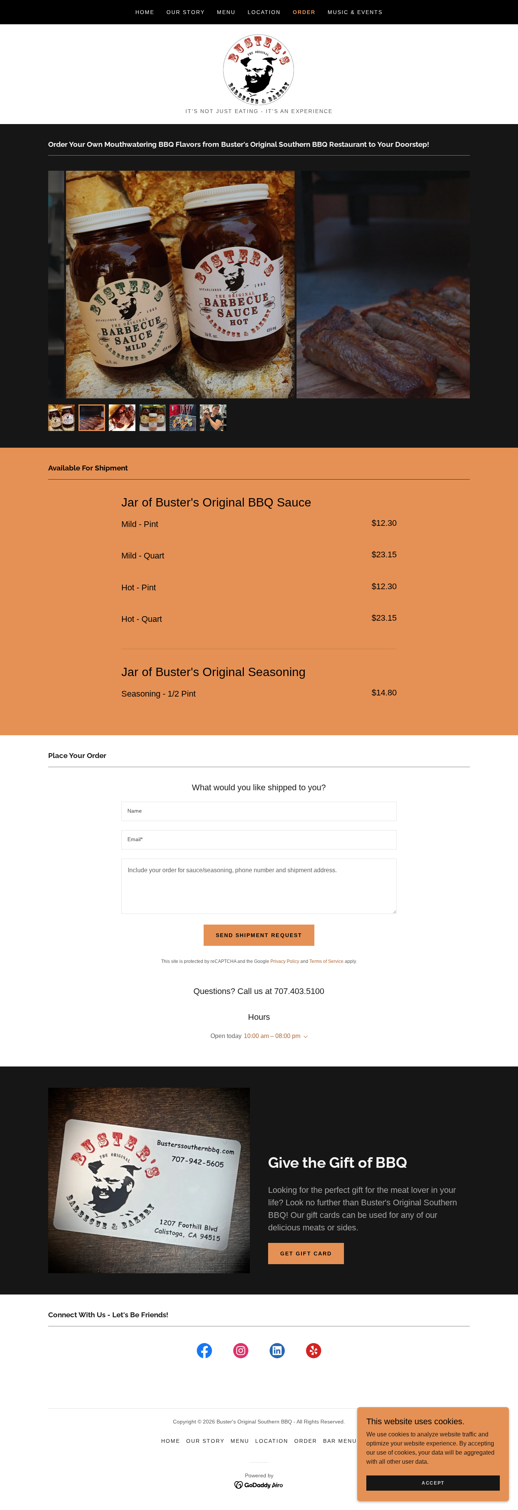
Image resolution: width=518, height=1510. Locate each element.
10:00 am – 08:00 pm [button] (272, 1036)
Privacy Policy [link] (284, 961)
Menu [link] (226, 12)
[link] (259, 69)
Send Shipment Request (259, 935)
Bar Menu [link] (340, 1441)
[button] (304, 1037)
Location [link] (264, 12)
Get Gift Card (306, 1253)
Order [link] (304, 12)
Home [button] (170, 1441)
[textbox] (258, 811)
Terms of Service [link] (326, 961)
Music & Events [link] (355, 12)
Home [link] (144, 12)
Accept (433, 1482)
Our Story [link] (185, 12)
